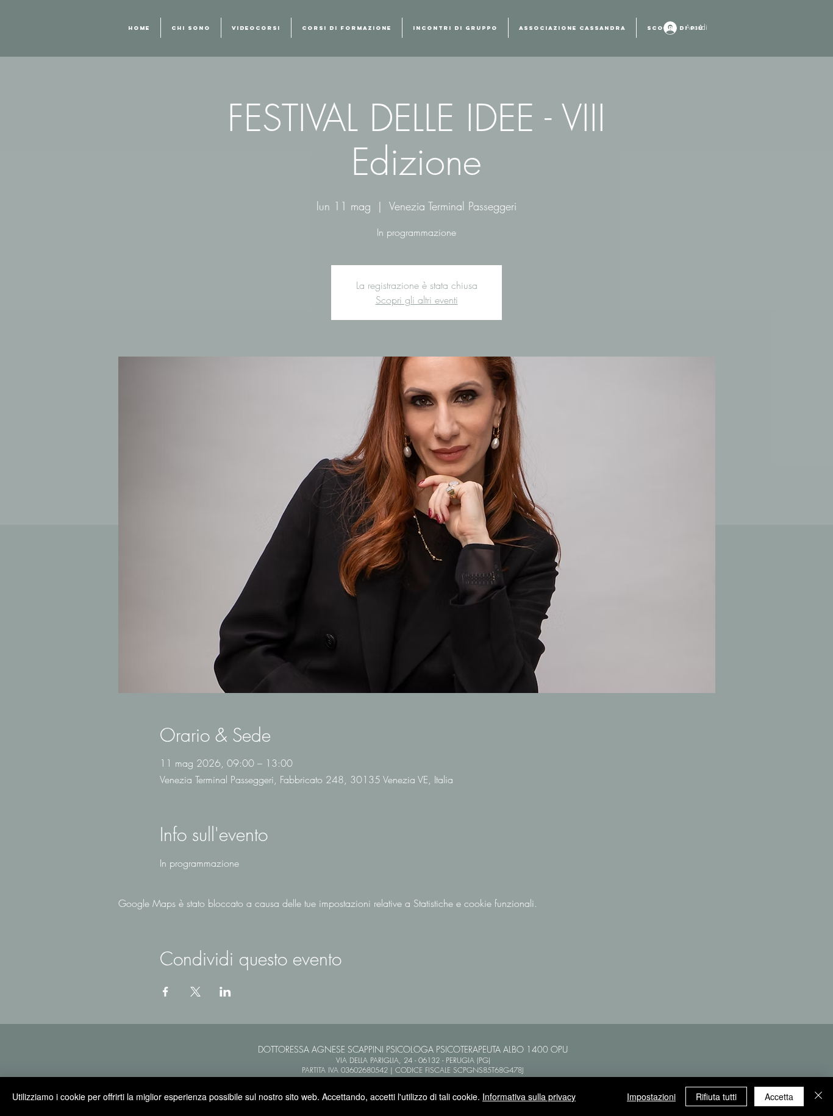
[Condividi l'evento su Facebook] (165, 992)
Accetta (779, 1096)
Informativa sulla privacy (529, 1096)
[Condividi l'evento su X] (195, 992)
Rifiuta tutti (716, 1096)
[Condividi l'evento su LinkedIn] (225, 992)
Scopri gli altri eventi (417, 300)
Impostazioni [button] (651, 1096)
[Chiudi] (818, 1096)
